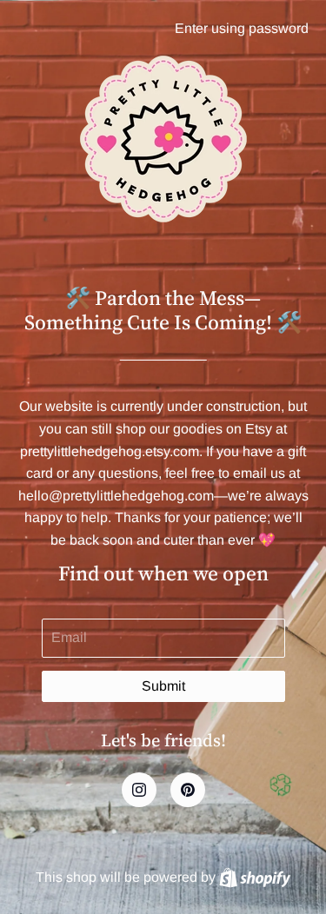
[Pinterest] (187, 789)
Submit (163, 686)
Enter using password (242, 28)
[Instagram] (139, 789)
